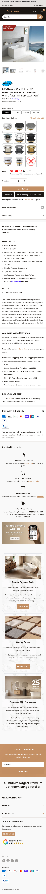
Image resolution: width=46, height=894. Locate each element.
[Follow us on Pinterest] (12, 860)
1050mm (16, 112)
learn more (23, 666)
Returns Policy (34, 481)
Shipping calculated (26, 174)
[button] (42, 11)
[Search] (40, 16)
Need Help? (39, 5)
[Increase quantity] (24, 181)
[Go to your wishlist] (38, 10)
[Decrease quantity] (12, 181)
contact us (28, 200)
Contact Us (8, 195)
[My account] (34, 11)
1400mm (35, 112)
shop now (23, 606)
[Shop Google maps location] (13, 840)
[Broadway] (13, 81)
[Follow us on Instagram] (8, 860)
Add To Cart (23, 189)
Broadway (15, 99)
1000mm (7, 112)
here (10, 398)
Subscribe (23, 771)
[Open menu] (3, 11)
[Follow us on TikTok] (16, 860)
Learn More (8, 834)
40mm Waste (16, 281)
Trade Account (8, 5)
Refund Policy (7, 215)
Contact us (23, 349)
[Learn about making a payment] (23, 422)
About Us (40, 496)
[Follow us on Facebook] (3, 860)
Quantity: (5, 181)
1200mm (26, 112)
